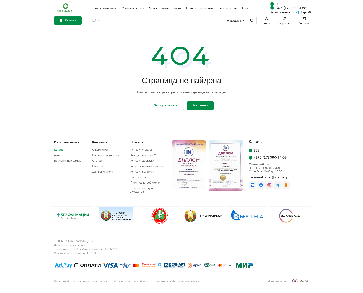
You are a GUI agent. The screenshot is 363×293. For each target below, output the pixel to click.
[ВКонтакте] (252, 185)
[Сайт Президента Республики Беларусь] (116, 215)
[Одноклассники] (286, 185)
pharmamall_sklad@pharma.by (268, 177)
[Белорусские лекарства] (72, 215)
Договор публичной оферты (131, 280)
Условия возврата (142, 171)
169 (278, 4)
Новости (97, 166)
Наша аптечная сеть (105, 155)
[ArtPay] (63, 266)
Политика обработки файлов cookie (177, 280)
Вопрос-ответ (139, 177)
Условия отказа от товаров (147, 166)
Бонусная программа (67, 160)
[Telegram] (277, 185)
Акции (58, 155)
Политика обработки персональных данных (81, 280)
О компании (100, 149)
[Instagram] (269, 185)
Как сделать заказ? (143, 155)
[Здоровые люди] (290, 215)
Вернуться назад (166, 105)
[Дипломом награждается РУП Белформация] (187, 166)
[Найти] (252, 20)
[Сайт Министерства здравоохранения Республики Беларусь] (159, 215)
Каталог (59, 149)
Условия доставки (142, 160)
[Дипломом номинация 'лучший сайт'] (224, 166)
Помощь (136, 142)
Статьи (97, 160)
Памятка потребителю (145, 182)
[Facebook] (261, 185)
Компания (99, 142)
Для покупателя (102, 171)
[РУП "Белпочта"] (247, 215)
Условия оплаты (141, 149)
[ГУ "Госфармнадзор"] (203, 215)
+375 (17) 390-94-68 (290, 8)
